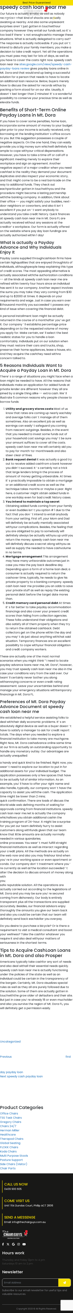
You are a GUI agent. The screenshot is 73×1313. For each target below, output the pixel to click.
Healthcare (8, 1135)
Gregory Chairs (10, 1122)
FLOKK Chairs (9, 1147)
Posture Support (11, 1160)
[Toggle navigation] (69, 18)
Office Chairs (9, 1113)
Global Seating (10, 1143)
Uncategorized (10, 1042)
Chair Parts (8, 1168)
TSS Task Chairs (11, 1118)
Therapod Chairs (11, 1139)
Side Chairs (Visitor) (13, 1164)
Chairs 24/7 (8, 1126)
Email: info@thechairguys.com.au (25, 1222)
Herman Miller (9, 1130)
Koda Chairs (8, 1151)
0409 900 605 (13, 1189)
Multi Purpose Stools (14, 1156)
